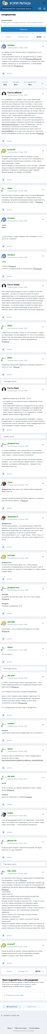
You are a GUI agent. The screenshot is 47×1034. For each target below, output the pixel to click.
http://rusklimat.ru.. (8, 131)
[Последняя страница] (44, 37)
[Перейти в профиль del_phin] (4, 677)
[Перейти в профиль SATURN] (4, 557)
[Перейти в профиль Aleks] (4, 189)
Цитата (9, 73)
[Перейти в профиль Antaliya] (4, 46)
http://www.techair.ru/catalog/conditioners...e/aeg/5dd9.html (22, 760)
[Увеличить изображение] (29, 59)
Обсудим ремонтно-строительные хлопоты (27, 22)
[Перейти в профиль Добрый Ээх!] (4, 445)
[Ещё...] (43, 46)
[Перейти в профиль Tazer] (4, 483)
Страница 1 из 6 (23, 37)
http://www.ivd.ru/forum (10, 124)
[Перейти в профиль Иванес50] (4, 842)
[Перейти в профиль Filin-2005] (4, 872)
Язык (10, 1028)
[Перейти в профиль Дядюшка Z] (4, 518)
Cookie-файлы (34, 1028)
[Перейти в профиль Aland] (4, 649)
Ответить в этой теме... (15, 995)
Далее (39, 37)
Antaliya (9, 20)
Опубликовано (17, 48)
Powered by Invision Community (23, 1031)
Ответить (23, 29)
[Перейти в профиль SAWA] (4, 814)
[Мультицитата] (3, 73)
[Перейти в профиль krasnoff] (4, 151)
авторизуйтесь (25, 984)
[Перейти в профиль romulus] (4, 725)
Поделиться (12, 1007)
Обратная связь (21, 1028)
